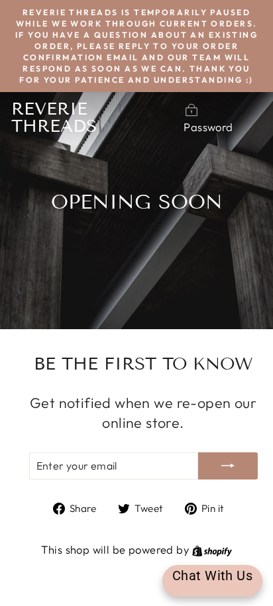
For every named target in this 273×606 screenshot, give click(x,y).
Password (208, 127)
